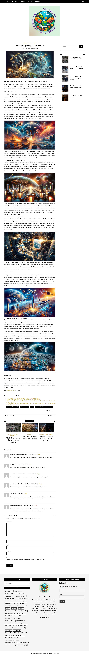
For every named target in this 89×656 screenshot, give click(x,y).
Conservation (9, 596)
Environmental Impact (21, 601)
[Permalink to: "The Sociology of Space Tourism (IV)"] (30, 64)
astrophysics (18, 591)
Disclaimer (22, 1)
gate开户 (12, 464)
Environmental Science (11, 603)
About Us (30, 1)
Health (14, 608)
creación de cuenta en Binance (17, 483)
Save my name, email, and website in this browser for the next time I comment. (25, 559)
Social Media (9, 628)
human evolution (10, 613)
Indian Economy (16, 615)
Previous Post (10, 415)
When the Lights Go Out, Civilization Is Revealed (46, 439)
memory (17, 618)
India (7, 615)
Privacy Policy (14, 1)
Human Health (21, 613)
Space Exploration (39, 406)
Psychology (21, 623)
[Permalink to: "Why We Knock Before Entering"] (65, 97)
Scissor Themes (39, 653)
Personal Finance (10, 623)
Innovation (8, 618)
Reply (38, 454)
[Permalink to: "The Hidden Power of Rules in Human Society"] (13, 427)
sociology (8, 630)
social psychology (20, 628)
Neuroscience (20, 620)
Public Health (9, 625)
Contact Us (37, 1)
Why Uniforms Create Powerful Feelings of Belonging (75, 78)
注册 (11, 493)
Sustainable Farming (11, 642)
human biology (22, 610)
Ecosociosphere (10, 390)
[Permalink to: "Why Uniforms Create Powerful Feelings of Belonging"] (65, 78)
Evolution (23, 603)
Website (8, 551)
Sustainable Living (24, 642)
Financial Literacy (10, 606)
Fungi (7, 608)
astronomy (8, 591)
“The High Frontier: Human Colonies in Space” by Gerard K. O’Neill (23, 398)
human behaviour (10, 610)
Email (8, 545)
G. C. (24, 48)
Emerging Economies (22, 598)
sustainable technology (11, 645)
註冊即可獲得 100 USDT (16, 454)
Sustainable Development (12, 640)
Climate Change (19, 593)
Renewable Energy (21, 625)
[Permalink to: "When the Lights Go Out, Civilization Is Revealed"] (46, 427)
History (32, 406)
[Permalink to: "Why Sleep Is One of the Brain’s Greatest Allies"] (65, 88)
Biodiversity (9, 593)
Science (41, 434)
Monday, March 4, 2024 (32, 48)
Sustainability (20, 635)
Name (8, 539)
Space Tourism (49, 406)
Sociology (26, 43)
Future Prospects (24, 406)
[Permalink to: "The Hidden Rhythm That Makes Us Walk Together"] (65, 69)
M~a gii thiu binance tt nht (16, 474)
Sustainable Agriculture (11, 637)
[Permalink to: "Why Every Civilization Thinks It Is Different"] (30, 427)
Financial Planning (22, 606)
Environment (9, 601)
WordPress (56, 653)
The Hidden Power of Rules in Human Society (13, 440)
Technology (33, 43)
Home (7, 1)
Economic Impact (10, 598)
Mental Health (9, 620)
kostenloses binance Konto (16, 505)
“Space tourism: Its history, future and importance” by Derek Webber (23, 399)
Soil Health (17, 630)
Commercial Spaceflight (12, 406)
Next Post (50, 415)
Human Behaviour (12, 434)
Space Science (22, 632)
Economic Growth (21, 596)
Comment (9, 521)
